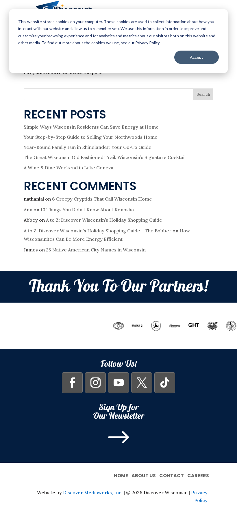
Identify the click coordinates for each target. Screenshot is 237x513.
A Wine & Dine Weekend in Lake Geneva (68, 168)
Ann (28, 209)
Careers (198, 475)
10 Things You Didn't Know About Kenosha (87, 209)
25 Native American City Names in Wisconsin (96, 250)
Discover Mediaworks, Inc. (93, 492)
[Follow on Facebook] (72, 382)
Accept (196, 57)
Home (121, 475)
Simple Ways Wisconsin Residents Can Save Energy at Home (91, 127)
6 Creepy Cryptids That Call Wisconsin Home (102, 199)
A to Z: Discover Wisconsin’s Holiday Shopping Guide (104, 220)
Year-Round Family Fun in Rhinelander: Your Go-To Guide (87, 147)
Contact (171, 475)
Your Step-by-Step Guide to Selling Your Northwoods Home (91, 137)
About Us (144, 475)
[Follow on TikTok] (164, 382)
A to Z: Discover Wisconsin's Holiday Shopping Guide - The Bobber (97, 231)
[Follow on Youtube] (118, 382)
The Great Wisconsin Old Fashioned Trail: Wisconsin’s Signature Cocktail (105, 157)
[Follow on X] (141, 382)
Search (203, 94)
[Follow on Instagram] (95, 382)
